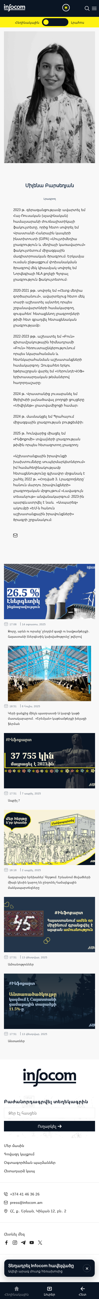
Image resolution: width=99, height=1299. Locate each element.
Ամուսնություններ (21, 964)
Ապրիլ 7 (14, 800)
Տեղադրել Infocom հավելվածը (41, 1268)
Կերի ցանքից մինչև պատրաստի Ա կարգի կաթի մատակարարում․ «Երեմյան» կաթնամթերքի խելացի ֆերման (47, 718)
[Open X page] (40, 1242)
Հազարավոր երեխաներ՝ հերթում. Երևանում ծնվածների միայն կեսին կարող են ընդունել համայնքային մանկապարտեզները (49, 882)
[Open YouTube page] (31, 1242)
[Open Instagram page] (14, 1242)
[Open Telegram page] (23, 1242)
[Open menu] (94, 8)
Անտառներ (16, 1041)
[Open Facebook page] (6, 1242)
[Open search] (87, 8)
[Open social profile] (15, 535)
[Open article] (49, 591)
